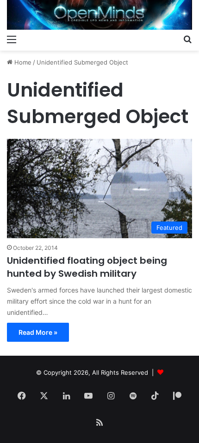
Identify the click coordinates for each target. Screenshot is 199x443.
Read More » (38, 332)
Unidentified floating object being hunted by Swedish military (87, 267)
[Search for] (187, 39)
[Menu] (11, 39)
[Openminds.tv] (99, 15)
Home (21, 62)
